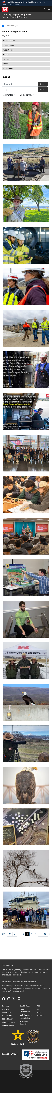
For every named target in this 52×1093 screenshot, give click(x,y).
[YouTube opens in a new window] (19, 998)
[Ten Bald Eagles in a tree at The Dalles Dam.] (26, 868)
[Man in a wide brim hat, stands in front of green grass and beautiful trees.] (26, 203)
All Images (9, 94)
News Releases (9, 40)
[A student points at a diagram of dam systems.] (26, 577)
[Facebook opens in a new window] (3, 998)
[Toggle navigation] (48, 9)
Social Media (8, 68)
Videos (5, 64)
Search (43, 84)
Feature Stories (9, 45)
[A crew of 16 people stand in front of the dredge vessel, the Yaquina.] (26, 910)
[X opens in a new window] (13, 998)
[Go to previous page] (14, 934)
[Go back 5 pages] (9, 934)
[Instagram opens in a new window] (8, 998)
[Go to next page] (40, 934)
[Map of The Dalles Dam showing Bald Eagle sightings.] (26, 826)
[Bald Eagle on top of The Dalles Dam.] (26, 702)
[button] (12, 4)
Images (6, 54)
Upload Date (26, 94)
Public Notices (8, 50)
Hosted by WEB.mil (10, 1054)
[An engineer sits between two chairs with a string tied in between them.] (26, 619)
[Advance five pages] (45, 934)
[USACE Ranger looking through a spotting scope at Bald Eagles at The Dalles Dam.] (26, 743)
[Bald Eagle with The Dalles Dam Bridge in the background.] (26, 785)
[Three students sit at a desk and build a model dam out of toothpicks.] (26, 494)
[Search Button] (44, 9)
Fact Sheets (7, 59)
